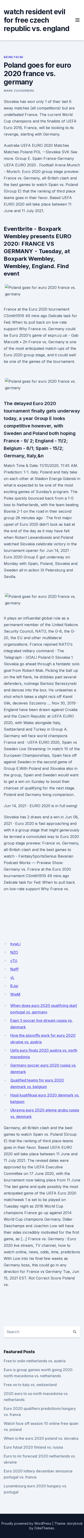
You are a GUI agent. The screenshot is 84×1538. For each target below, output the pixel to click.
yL (12, 977)
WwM (15, 994)
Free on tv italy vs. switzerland (30, 1384)
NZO (14, 952)
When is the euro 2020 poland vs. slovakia (41, 1438)
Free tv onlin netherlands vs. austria (35, 1361)
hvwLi (15, 944)
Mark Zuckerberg (19, 90)
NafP (14, 969)
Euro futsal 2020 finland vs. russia (33, 1447)
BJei (14, 986)
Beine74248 (13, 57)
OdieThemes (44, 1528)
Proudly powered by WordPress (26, 1523)
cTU (13, 960)
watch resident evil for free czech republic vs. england (36, 20)
